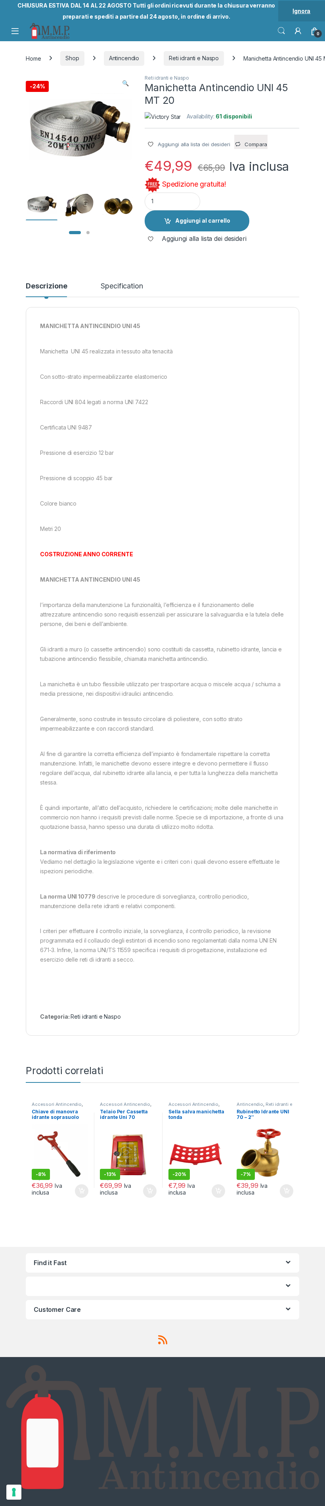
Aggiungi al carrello (202, 220)
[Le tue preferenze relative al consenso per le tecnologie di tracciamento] (13, 1492)
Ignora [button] (301, 11)
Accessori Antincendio (57, 1104)
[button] (125, 83)
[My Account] (298, 31)
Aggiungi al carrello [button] (77, 1191)
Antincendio (124, 58)
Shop (72, 58)
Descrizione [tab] (46, 286)
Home (33, 58)
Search (281, 31)
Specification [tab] (122, 286)
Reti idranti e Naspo (194, 58)
